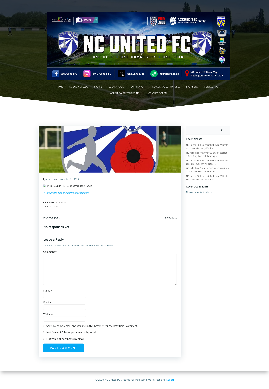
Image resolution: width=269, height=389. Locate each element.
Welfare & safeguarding (124, 93)
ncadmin (50, 179)
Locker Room (116, 86)
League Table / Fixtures (166, 86)
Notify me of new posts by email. (65, 339)
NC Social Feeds (78, 86)
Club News (61, 202)
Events (98, 86)
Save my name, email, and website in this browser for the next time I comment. (92, 326)
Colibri (170, 379)
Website (48, 314)
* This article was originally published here (66, 192)
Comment (50, 252)
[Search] (222, 130)
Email (47, 302)
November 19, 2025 (69, 179)
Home (60, 86)
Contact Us (211, 86)
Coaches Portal (158, 93)
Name (47, 290)
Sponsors (192, 86)
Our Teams (137, 86)
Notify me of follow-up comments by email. (71, 332)
